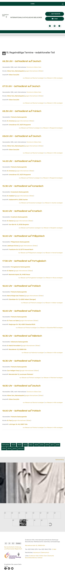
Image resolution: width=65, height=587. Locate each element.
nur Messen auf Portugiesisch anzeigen (30, 278)
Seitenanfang (59, 459)
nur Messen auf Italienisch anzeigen (33, 352)
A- (6, 543)
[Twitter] (9, 569)
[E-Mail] (12, 569)
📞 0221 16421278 (54, 14)
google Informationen (31, 71)
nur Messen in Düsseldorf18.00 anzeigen (50, 327)
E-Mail (54, 549)
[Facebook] (50, 26)
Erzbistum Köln (34, 555)
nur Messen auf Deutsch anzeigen (33, 78)
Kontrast (18, 543)
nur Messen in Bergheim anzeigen (52, 228)
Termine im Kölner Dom (34, 67)
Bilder (41, 71)
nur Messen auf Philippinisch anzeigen (30, 253)
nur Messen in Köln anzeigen (54, 78)
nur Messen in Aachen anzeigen (53, 203)
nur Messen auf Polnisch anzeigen (29, 128)
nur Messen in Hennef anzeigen (53, 253)
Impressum (36, 552)
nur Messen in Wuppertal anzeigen (52, 128)
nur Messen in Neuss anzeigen (53, 278)
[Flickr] (59, 26)
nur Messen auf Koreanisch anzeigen (30, 203)
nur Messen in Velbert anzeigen (53, 302)
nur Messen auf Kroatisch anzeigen (30, 228)
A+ (13, 543)
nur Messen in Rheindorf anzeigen (52, 377)
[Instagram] (54, 26)
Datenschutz (45, 552)
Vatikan (40, 557)
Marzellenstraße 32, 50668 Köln (35, 545)
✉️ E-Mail (55, 18)
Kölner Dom (43, 555)
